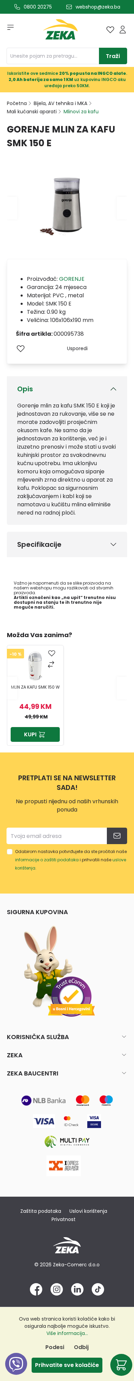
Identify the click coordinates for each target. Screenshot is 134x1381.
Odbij (81, 1347)
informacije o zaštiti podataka (47, 860)
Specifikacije (39, 544)
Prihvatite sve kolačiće (67, 1365)
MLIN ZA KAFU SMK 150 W (35, 687)
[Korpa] (121, 1365)
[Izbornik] (8, 29)
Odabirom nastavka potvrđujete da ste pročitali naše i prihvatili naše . (71, 860)
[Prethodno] (12, 208)
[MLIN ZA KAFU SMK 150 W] (35, 666)
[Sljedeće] (122, 208)
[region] (67, 688)
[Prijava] (122, 29)
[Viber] (16, 1372)
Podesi (54, 1347)
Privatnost (64, 1219)
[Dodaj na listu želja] (20, 348)
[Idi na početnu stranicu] (60, 31)
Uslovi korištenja (88, 1211)
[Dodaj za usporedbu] (51, 665)
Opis (25, 389)
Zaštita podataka (40, 1211)
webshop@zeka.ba (98, 6)
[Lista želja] (110, 29)
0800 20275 (38, 6)
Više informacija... (67, 1333)
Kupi (30, 734)
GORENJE (72, 279)
